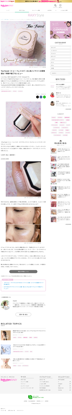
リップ (19, 365)
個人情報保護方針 (32, 401)
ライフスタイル (25, 365)
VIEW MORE (68, 109)
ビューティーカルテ (25, 385)
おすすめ (19, 337)
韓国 (56, 122)
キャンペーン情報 (36, 10)
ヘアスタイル (56, 127)
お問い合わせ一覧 (11, 410)
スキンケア (53, 47)
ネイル (52, 62)
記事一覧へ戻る (23, 314)
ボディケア (53, 56)
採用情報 (46, 401)
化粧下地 (35, 337)
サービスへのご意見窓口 (45, 385)
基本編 (68, 120)
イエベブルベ (64, 127)
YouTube (60, 390)
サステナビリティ (20, 410)
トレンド (62, 125)
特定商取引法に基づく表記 (45, 390)
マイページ (23, 383)
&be (31, 351)
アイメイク (53, 53)
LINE (59, 385)
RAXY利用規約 (43, 387)
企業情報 (25, 401)
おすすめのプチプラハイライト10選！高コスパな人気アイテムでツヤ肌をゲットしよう (23, 287)
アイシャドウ (54, 125)
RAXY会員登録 (61, 379)
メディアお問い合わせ (44, 381)
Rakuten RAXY (7, 6)
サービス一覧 (3, 410)
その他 (52, 68)
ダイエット (54, 132)
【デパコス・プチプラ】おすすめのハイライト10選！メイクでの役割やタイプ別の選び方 (23, 283)
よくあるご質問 (64, 10)
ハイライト (20, 91)
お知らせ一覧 (42, 379)
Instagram (60, 383)
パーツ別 (61, 130)
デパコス (14, 91)
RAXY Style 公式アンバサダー (6, 91)
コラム (52, 65)
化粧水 (67, 130)
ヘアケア (53, 59)
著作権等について (40, 401)
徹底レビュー (63, 122)
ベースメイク (7, 89)
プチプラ (54, 130)
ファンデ (26, 351)
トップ (7, 10)
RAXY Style (22, 10)
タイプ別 (65, 135)
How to (15, 337)
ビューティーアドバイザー (26, 387)
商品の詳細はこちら (23, 271)
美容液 (31, 337)
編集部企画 (25, 337)
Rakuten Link (60, 387)
